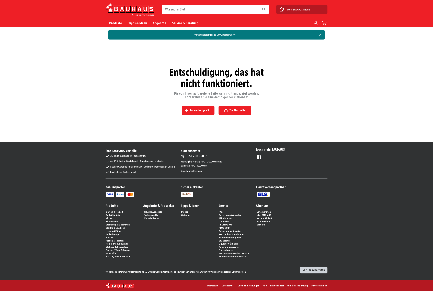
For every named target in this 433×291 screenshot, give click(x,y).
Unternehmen (264, 211)
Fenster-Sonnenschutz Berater (234, 253)
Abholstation (225, 218)
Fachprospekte (151, 215)
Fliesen (109, 237)
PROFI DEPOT (225, 224)
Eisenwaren (112, 221)
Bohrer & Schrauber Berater (232, 256)
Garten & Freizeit (114, 211)
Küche (109, 218)
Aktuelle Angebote (153, 211)
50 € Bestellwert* (226, 34)
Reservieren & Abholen (230, 215)
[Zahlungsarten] (110, 194)
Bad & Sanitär (113, 215)
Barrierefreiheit (319, 285)
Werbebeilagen (151, 218)
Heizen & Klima (113, 231)
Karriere (261, 224)
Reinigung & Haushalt (117, 243)
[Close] (320, 35)
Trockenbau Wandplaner (231, 234)
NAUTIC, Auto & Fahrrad (118, 256)
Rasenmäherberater (229, 247)
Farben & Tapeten (115, 240)
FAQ (220, 211)
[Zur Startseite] (130, 9)
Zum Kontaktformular (192, 171)
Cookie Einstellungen (248, 285)
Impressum (212, 285)
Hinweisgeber (277, 285)
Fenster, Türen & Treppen (118, 250)
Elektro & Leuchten (115, 227)
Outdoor (185, 215)
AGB (265, 285)
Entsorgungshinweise (230, 231)
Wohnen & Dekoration (117, 247)
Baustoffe (111, 253)
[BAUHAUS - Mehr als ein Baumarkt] (120, 285)
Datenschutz (228, 285)
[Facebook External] (259, 156)
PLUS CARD (224, 227)
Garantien (224, 221)
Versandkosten (239, 271)
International (263, 221)
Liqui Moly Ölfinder (228, 243)
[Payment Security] (187, 194)
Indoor (184, 211)
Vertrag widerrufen (314, 270)
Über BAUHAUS (264, 215)
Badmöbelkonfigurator (230, 237)
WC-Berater (224, 240)
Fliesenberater (226, 250)
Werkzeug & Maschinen (118, 224)
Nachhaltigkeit (264, 218)
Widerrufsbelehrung (297, 285)
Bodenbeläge (112, 234)
